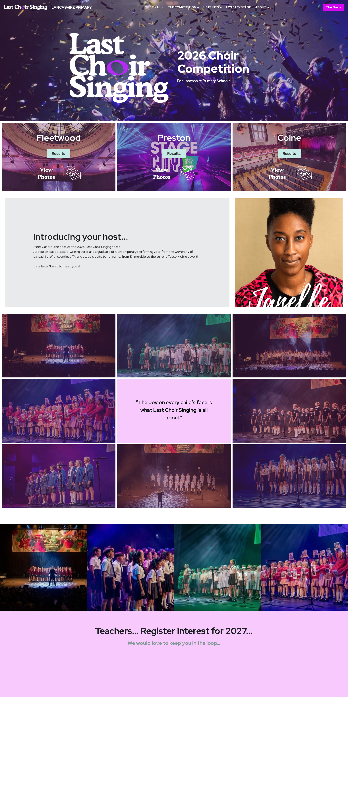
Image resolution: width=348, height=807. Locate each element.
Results (58, 153)
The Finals (333, 7)
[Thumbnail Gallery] (43, 567)
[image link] (25, 7)
